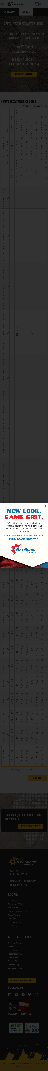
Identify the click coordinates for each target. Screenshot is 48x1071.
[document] (24, 535)
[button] (44, 506)
